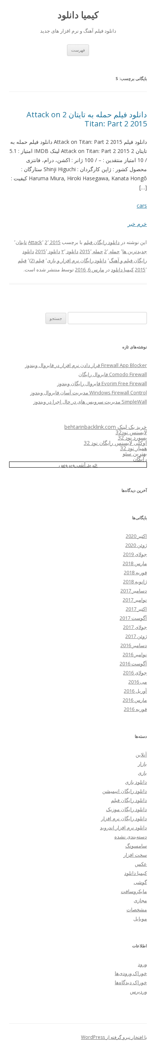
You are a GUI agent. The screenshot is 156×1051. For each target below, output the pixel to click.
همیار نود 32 (133, 448)
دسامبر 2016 (133, 645)
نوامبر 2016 (135, 654)
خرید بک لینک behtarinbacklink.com (105, 426)
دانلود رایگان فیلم (102, 242)
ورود (142, 964)
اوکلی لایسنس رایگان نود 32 (115, 442)
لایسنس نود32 (131, 432)
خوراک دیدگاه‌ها (131, 982)
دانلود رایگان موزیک (126, 809)
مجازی (140, 900)
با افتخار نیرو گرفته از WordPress (114, 1037)
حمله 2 (112, 251)
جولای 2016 (135, 672)
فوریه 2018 (135, 572)
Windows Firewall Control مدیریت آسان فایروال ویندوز (88, 392)
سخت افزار (135, 854)
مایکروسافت (134, 891)
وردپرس (138, 991)
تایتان (21, 242)
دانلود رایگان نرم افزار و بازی (76, 260)
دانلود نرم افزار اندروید (123, 827)
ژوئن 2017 (136, 636)
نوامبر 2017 (135, 599)
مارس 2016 (135, 699)
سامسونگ (136, 845)
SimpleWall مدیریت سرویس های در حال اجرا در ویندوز (90, 401)
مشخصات (136, 909)
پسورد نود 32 (132, 437)
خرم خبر (137, 223)
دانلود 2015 (47, 251)
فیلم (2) (36, 260)
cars (142, 205)
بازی (142, 772)
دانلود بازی (136, 781)
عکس (141, 863)
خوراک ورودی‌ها (131, 973)
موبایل (140, 918)
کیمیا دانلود (78, 15)
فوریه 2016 (135, 709)
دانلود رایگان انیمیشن (124, 791)
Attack (35, 242)
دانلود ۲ (69, 251)
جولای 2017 (135, 627)
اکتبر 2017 (136, 608)
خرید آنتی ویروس (78, 464)
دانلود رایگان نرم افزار (124, 818)
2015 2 (53, 242)
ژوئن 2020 (136, 545)
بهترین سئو (135, 453)
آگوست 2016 (133, 663)
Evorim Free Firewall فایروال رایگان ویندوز (102, 383)
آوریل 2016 (135, 690)
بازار (142, 763)
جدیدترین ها (134, 251)
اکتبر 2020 (136, 536)
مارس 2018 (135, 563)
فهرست (78, 50)
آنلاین (141, 754)
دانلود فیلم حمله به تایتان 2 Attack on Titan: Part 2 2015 (87, 119)
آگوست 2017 (133, 618)
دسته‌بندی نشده (130, 836)
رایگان (140, 458)
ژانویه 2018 (135, 581)
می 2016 (137, 681)
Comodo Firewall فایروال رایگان (112, 374)
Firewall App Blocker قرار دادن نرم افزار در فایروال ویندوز (86, 365)
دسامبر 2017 (133, 590)
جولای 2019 (135, 554)
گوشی (140, 882)
